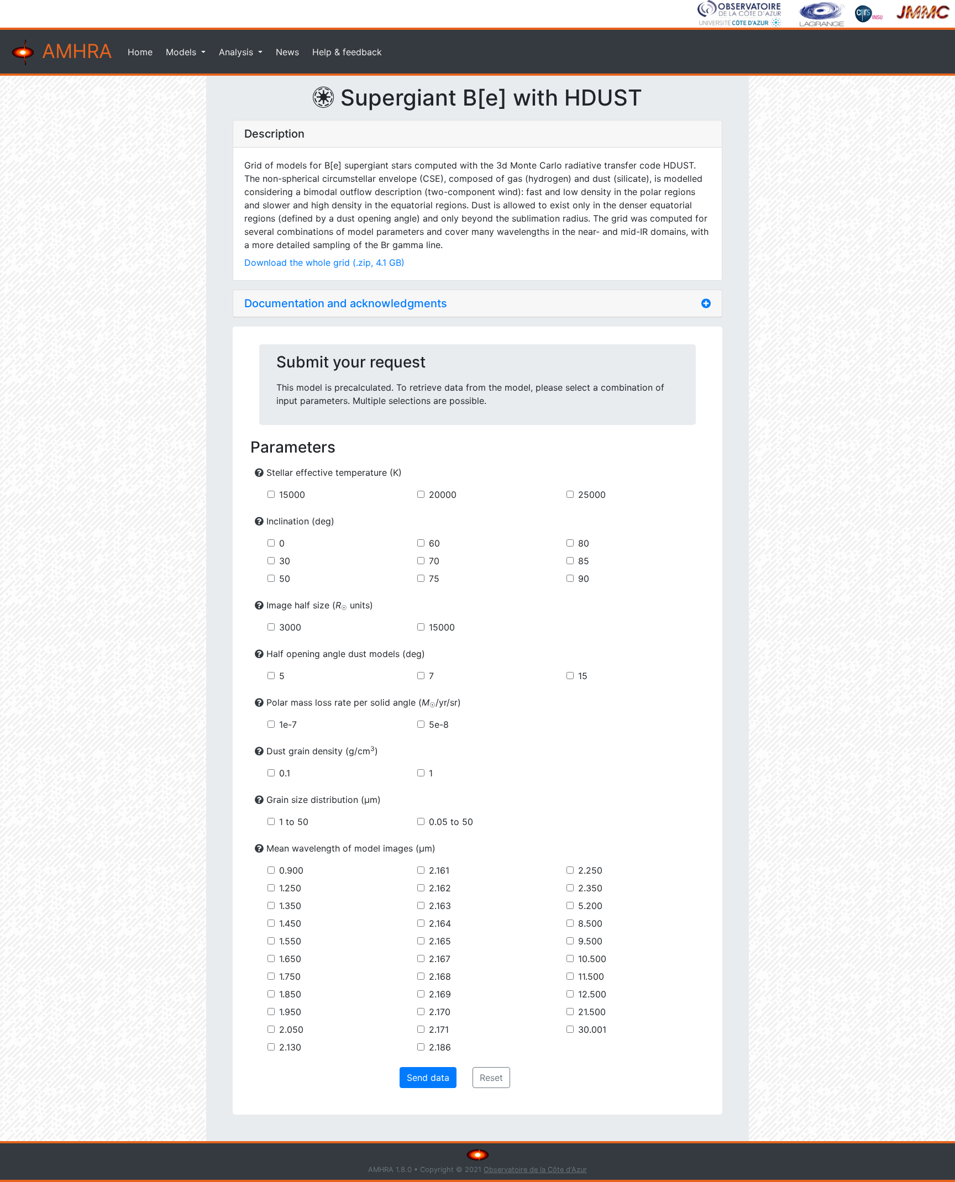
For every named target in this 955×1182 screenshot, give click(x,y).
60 (434, 543)
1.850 (290, 994)
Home (140, 51)
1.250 (290, 888)
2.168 (440, 976)
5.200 (590, 905)
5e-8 (439, 724)
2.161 (439, 870)
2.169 (440, 994)
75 (434, 578)
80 (583, 543)
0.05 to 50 (451, 821)
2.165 (440, 941)
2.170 (439, 1011)
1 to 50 (293, 821)
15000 (292, 494)
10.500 (592, 958)
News (287, 51)
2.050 (291, 1029)
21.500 (592, 1011)
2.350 (590, 888)
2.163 (440, 905)
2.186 (440, 1047)
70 (434, 560)
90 (583, 578)
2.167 (439, 958)
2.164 (440, 923)
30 (284, 560)
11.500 (591, 976)
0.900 (291, 870)
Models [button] (182, 51)
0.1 (284, 773)
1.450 (290, 923)
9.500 (590, 941)
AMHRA (74, 51)
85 (583, 560)
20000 (442, 494)
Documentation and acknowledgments (345, 303)
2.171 (439, 1029)
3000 (290, 627)
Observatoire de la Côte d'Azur (535, 1169)
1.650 (290, 958)
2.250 (590, 870)
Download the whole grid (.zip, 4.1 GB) (324, 262)
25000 (592, 494)
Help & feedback (347, 51)
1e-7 (288, 724)
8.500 (590, 923)
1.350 (290, 905)
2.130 (290, 1047)
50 (284, 578)
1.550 (290, 941)
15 (582, 675)
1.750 (290, 976)
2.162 (440, 888)
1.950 (290, 1011)
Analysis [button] (237, 51)
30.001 (592, 1029)
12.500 (592, 994)
